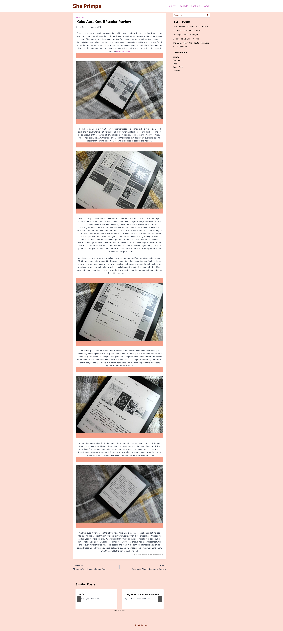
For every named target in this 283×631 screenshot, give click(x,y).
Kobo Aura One (123, 51)
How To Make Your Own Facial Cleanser (190, 26)
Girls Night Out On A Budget (185, 35)
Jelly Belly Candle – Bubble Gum (142, 594)
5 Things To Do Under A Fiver (186, 39)
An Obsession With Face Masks (187, 30)
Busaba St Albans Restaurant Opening (149, 567)
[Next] (160, 599)
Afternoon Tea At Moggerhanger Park (89, 567)
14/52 (82, 594)
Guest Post (178, 67)
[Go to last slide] (79, 599)
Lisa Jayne (82, 27)
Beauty (172, 6)
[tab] (115, 610)
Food (206, 6)
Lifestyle (183, 6)
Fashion (195, 6)
